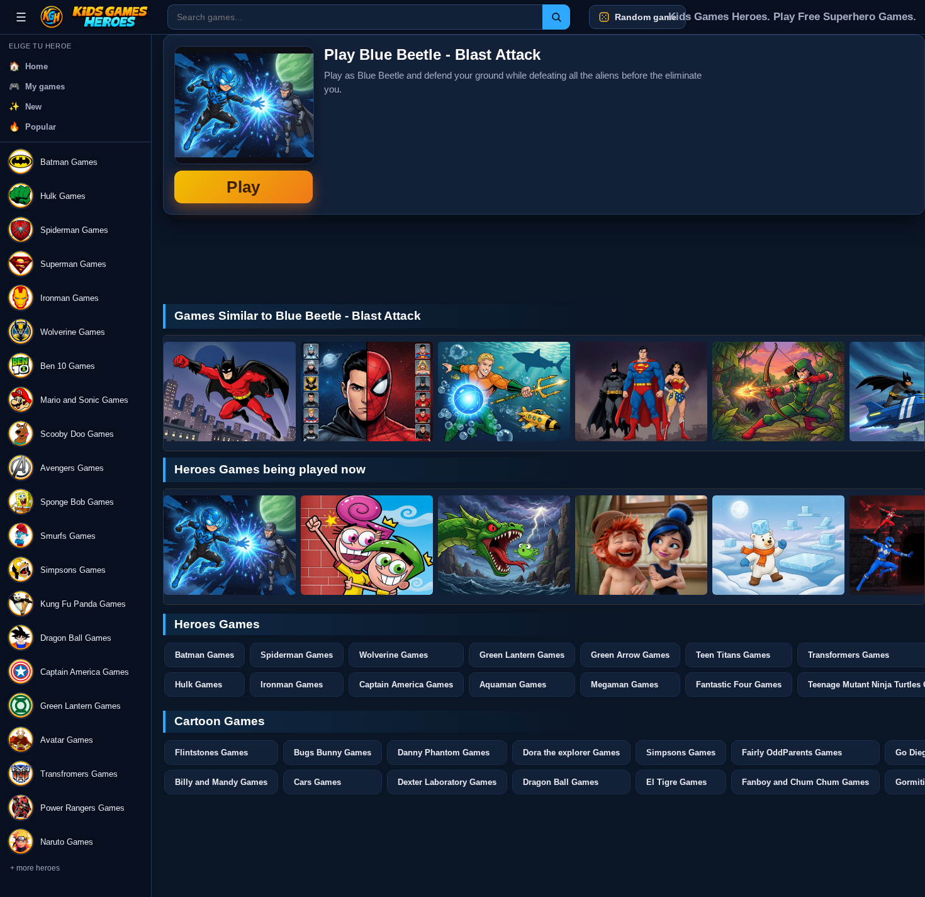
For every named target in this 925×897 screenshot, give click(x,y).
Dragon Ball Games (560, 782)
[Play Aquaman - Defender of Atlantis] (504, 391)
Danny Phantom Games (444, 752)
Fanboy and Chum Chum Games (805, 782)
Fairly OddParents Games (792, 752)
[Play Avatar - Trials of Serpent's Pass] (504, 545)
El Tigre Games (676, 782)
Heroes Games (217, 624)
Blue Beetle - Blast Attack (243, 124)
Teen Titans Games (733, 655)
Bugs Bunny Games (332, 752)
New (33, 106)
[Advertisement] (819, 124)
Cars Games (317, 782)
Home (36, 66)
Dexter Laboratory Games (447, 782)
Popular (40, 127)
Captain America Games (406, 684)
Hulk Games (198, 684)
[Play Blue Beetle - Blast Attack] (230, 545)
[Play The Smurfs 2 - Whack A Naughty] (641, 545)
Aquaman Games (512, 684)
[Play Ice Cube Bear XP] (778, 545)
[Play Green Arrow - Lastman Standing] (778, 391)
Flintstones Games (211, 752)
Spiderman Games (297, 655)
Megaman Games (624, 684)
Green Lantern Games (521, 655)
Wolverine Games (393, 655)
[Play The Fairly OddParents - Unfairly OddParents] (367, 545)
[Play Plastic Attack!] (230, 391)
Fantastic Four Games (739, 684)
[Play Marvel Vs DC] (367, 391)
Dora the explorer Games (571, 752)
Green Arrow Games (630, 655)
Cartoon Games (219, 721)
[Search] (556, 17)
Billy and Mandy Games (221, 782)
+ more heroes (35, 868)
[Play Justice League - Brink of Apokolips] (641, 391)
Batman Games (204, 655)
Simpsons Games (680, 752)
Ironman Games (292, 684)
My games (45, 86)
